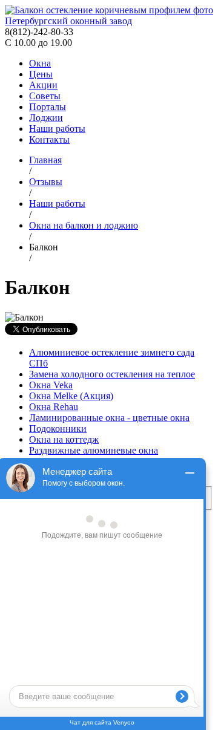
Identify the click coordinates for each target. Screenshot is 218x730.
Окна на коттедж (64, 439)
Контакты (49, 139)
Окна (40, 63)
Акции (43, 85)
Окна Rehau (53, 407)
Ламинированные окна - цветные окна (109, 417)
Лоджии (46, 117)
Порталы (47, 107)
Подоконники (58, 428)
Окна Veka (51, 385)
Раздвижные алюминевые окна (93, 450)
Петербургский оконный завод (68, 21)
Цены (41, 74)
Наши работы (57, 128)
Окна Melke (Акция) (71, 396)
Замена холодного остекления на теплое (112, 374)
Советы (45, 96)
